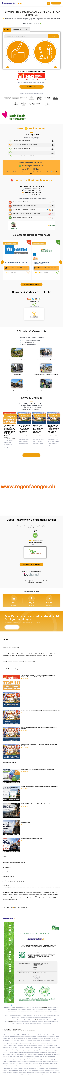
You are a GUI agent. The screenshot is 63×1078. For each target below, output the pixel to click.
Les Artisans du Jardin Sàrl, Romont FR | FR (24, 156)
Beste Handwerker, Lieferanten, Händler (31, 519)
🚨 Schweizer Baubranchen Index (31, 180)
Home (4, 907)
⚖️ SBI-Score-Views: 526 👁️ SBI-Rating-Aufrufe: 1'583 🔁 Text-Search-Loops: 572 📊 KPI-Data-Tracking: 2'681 (31, 191)
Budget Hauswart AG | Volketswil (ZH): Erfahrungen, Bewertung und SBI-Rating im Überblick (53, 429)
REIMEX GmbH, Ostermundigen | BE (22, 140)
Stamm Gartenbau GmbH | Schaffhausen (42, 263)
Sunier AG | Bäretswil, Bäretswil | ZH (22, 148)
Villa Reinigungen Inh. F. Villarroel (15, 262)
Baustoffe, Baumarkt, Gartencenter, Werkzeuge (46, 374)
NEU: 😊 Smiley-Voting (31, 128)
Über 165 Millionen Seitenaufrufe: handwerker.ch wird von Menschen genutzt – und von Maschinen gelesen (40, 822)
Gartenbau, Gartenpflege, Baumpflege (31, 526)
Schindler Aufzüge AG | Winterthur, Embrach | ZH (24, 209)
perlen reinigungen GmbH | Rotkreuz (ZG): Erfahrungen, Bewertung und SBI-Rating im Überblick (24, 429)
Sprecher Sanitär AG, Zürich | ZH (20, 201)
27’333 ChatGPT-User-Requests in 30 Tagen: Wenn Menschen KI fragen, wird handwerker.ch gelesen (38, 804)
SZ (31, 528)
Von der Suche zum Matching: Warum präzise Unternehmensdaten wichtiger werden (39, 786)
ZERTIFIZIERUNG (17, 29)
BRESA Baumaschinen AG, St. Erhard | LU (22, 217)
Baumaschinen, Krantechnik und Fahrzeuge (17, 390)
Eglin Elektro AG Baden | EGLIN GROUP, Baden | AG (26, 144)
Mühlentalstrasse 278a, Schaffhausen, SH (43, 275)
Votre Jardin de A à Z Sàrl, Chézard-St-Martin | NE (24, 205)
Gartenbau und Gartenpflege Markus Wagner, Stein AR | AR (26, 213)
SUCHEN (6, 29)
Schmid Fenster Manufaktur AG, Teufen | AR (24, 152)
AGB (21, 1030)
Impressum (16, 1030)
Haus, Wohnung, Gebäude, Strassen (46, 359)
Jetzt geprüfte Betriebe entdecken (31, 284)
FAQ (12, 907)
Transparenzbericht (29, 1030)
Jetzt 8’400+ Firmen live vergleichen (31, 564)
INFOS (27, 29)
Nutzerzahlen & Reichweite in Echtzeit (32, 86)
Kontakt (11, 627)
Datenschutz (7, 1030)
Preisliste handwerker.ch (21, 907)
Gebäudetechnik (17, 374)
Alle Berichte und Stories (31, 455)
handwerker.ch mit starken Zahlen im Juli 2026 (31, 838)
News (8, 907)
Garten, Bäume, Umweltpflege (17, 359)
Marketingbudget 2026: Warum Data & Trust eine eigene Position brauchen (37, 769)
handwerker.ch (23, 1005)
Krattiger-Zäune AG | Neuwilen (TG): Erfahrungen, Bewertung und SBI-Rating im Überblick (38, 429)
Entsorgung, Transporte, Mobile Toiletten (46, 390)
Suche (53, 36)
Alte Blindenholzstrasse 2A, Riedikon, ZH (14, 275)
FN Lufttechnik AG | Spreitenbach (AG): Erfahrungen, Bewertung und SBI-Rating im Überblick (39, 745)
